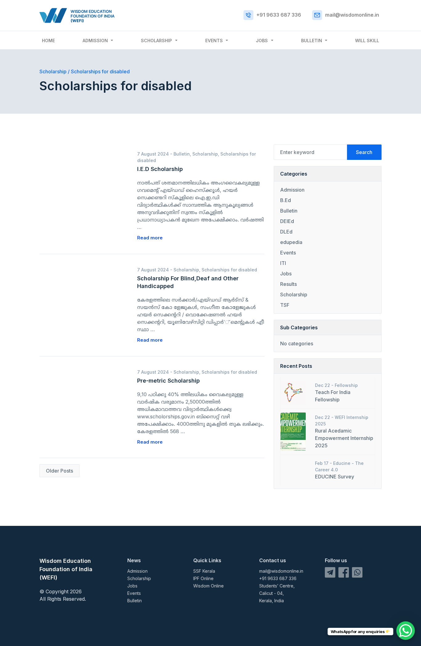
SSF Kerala (204, 571)
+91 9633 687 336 (278, 15)
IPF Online (203, 578)
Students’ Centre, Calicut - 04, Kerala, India (277, 593)
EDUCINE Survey (334, 476)
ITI (283, 263)
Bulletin (311, 40)
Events (214, 40)
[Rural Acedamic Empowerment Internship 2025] (293, 431)
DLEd (286, 232)
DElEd (287, 221)
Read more (150, 238)
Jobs (262, 40)
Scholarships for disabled (229, 269)
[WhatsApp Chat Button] (405, 630)
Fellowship (346, 385)
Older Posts (59, 471)
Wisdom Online (208, 585)
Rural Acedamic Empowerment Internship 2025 (344, 438)
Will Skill (367, 40)
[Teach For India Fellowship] (293, 392)
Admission (95, 40)
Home (48, 40)
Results (288, 284)
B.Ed (285, 200)
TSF (284, 305)
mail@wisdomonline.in (352, 15)
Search (364, 152)
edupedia (291, 242)
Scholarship (156, 40)
